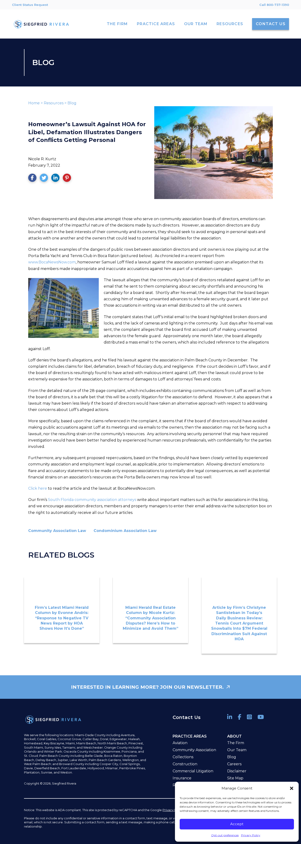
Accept (236, 824)
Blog (71, 103)
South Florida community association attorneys (91, 499)
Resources (53, 103)
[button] (291, 788)
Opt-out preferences (225, 835)
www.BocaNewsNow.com (52, 262)
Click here (37, 488)
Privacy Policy (250, 835)
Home (34, 103)
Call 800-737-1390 (274, 5)
